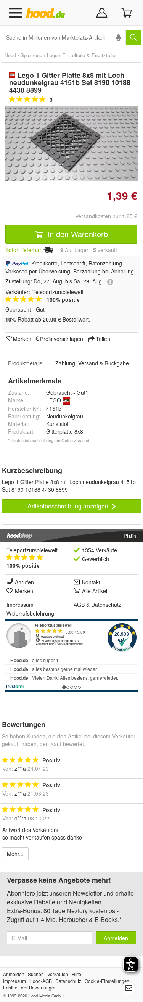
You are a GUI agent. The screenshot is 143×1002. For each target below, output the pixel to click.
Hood (10, 55)
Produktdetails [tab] (25, 363)
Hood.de (47, 13)
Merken (22, 338)
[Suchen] (133, 37)
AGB (79, 604)
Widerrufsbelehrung (30, 613)
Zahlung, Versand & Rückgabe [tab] (92, 363)
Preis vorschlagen (61, 338)
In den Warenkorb (76, 234)
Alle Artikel (94, 591)
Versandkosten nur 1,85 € (106, 216)
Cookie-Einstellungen (107, 981)
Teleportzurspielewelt (32, 550)
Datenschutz (106, 604)
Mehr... (15, 853)
